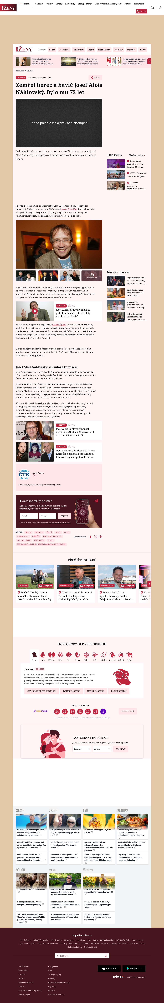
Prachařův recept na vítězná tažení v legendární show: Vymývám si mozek (65, 845)
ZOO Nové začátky (123, 940)
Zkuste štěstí (127, 711)
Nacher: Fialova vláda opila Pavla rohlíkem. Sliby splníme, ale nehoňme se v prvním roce (30, 832)
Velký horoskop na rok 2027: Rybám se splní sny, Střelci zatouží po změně (88, 61)
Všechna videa (136, 155)
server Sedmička (69, 209)
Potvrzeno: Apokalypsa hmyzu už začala (97, 831)
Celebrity (39, 3)
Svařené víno (52, 943)
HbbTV (21, 978)
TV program (69, 940)
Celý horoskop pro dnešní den (41, 691)
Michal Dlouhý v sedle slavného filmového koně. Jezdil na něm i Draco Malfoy (34, 596)
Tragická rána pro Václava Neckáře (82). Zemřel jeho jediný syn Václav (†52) (65, 832)
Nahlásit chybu (24, 994)
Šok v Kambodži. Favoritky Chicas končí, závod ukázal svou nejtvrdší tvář (136, 317)
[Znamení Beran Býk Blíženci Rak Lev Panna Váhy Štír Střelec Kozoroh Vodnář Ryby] (47, 516)
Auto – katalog (138, 940)
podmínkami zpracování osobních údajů (56, 523)
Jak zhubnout (25, 940)
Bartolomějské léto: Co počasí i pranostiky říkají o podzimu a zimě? (98, 890)
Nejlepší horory (56, 940)
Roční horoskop (119, 691)
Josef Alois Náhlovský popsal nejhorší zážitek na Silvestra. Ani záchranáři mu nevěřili (75, 432)
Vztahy (50, 3)
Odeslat (64, 516)
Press (50, 970)
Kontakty (51, 978)
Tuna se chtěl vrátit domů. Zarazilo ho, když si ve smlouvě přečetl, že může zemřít (76, 597)
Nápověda (52, 986)
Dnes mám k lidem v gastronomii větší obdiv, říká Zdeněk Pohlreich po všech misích (64, 857)
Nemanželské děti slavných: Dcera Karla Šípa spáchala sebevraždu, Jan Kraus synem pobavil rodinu (75, 454)
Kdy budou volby (107, 940)
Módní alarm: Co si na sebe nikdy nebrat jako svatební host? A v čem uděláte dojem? (134, 62)
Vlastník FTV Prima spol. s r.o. (30, 990)
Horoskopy (70, 3)
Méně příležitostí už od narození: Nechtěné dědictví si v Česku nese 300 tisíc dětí (43, 62)
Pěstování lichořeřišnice (100, 943)
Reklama (22, 974)
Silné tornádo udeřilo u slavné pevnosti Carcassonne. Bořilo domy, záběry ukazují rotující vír (30, 857)
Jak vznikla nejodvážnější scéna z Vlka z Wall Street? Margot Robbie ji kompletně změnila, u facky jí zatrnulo (31, 918)
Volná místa (23, 970)
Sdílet (96, 78)
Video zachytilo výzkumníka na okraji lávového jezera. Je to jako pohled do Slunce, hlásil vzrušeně (98, 857)
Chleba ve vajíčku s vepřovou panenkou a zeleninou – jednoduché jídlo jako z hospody (131, 832)
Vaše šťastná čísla (80, 705)
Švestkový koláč (90, 947)
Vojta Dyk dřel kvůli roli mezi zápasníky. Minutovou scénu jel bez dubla (136, 280)
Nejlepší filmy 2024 (40, 940)
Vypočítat (120, 749)
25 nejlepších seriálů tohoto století (31, 889)
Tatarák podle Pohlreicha (69, 943)
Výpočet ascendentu (119, 943)
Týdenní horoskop (71, 691)
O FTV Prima (24, 966)
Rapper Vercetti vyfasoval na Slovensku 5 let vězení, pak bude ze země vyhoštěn (65, 904)
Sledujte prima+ (85, 3)
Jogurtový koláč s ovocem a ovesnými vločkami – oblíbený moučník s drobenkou (130, 857)
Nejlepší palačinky (75, 947)
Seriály (59, 3)
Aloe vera (85, 943)
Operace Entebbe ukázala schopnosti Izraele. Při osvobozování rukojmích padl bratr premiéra (98, 846)
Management (53, 966)
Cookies (22, 986)
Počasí (95, 940)
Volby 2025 (41, 943)
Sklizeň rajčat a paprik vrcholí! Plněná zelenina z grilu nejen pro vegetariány (97, 917)
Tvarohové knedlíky (137, 943)
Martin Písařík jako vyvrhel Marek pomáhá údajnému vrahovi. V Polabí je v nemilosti (116, 597)
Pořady (128, 3)
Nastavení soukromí (56, 994)
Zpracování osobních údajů (59, 982)
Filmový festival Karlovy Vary (108, 3)
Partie (89, 940)
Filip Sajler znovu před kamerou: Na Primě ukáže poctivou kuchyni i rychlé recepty (135, 293)
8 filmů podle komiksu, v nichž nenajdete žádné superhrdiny (29, 903)
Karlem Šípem (59, 324)
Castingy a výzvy (54, 974)
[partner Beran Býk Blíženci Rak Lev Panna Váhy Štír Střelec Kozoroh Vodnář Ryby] (101, 749)
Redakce (51, 990)
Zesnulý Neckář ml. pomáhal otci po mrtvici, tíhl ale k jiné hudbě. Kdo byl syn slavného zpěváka (31, 845)
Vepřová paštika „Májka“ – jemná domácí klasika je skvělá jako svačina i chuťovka (131, 845)
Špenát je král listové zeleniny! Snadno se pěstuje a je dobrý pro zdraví (97, 904)
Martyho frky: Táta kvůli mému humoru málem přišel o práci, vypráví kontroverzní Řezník (63, 892)
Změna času (80, 940)
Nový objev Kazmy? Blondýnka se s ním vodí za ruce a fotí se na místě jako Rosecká (65, 917)
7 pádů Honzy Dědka (27, 943)
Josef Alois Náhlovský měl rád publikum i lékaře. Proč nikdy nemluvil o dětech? (73, 313)
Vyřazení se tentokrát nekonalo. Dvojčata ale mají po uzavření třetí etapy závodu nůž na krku (136, 305)
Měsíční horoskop (95, 691)
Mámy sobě (139, 3)
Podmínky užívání (26, 982)
